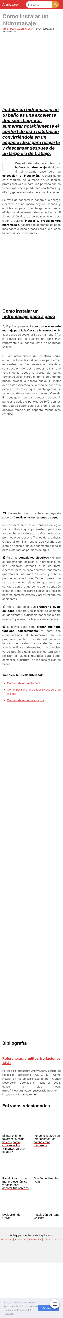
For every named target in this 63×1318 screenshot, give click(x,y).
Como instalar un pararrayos (25, 700)
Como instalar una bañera (23, 683)
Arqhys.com (11, 4)
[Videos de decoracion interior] (31, 1257)
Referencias (34, 1239)
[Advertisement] (31, 68)
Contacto (57, 1239)
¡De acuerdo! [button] (48, 1308)
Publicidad (6, 1239)
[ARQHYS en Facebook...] (31, 1281)
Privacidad (20, 1239)
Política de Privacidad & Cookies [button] (18, 1311)
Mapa (47, 1239)
